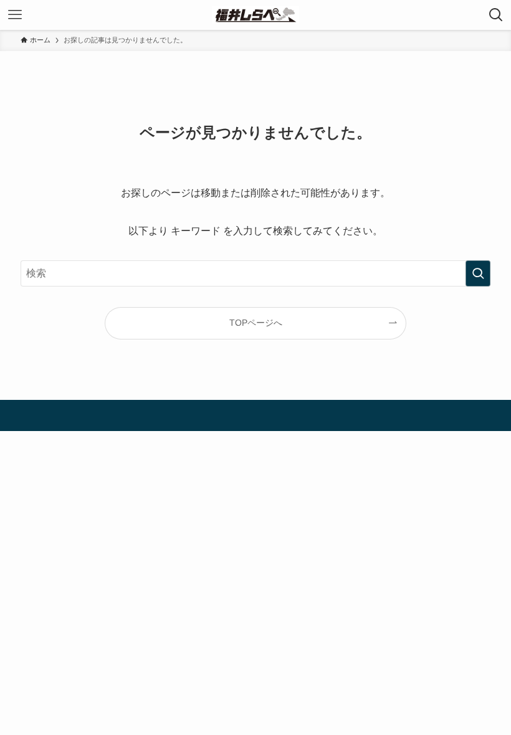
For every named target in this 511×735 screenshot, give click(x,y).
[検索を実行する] (478, 273)
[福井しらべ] (255, 15)
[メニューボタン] (15, 15)
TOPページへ (255, 323)
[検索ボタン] (496, 15)
